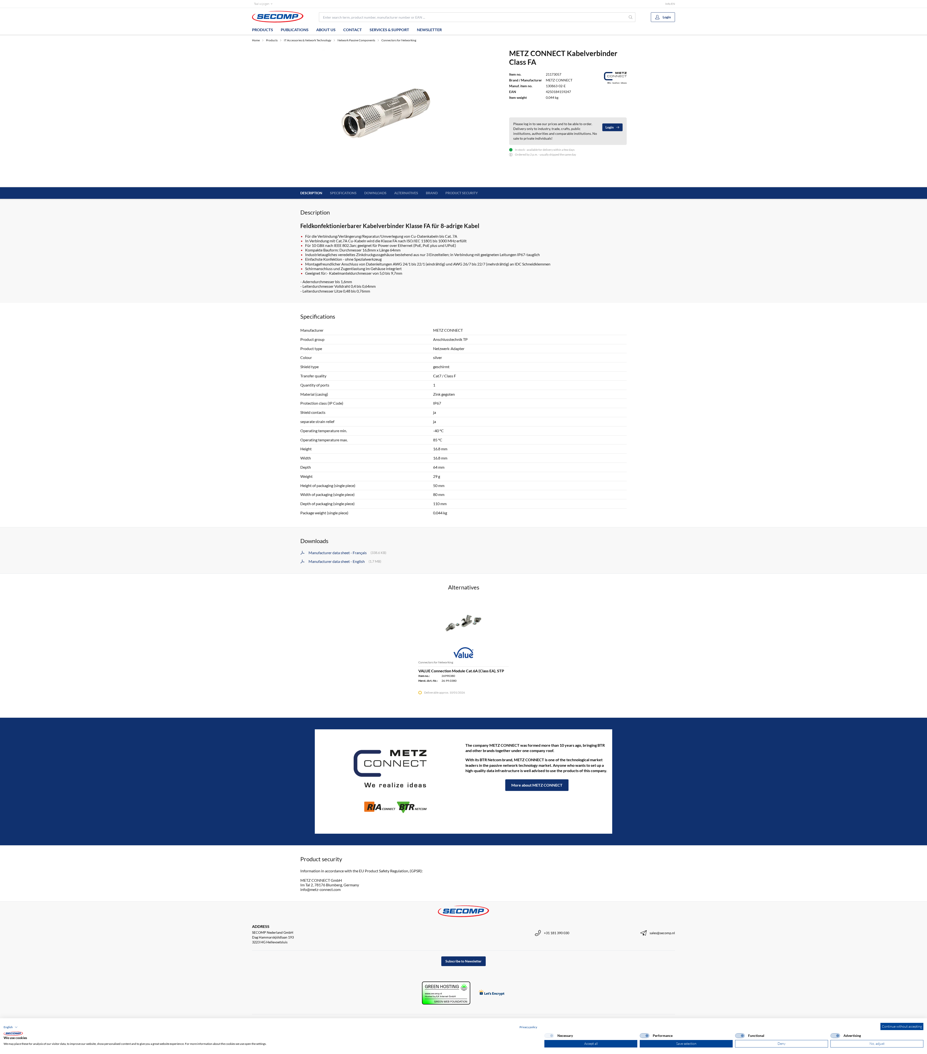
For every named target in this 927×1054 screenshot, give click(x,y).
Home (256, 40)
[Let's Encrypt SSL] (491, 993)
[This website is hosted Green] (446, 993)
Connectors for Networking (398, 40)
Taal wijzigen (261, 4)
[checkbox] (549, 1035)
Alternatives (406, 193)
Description (311, 193)
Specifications (343, 193)
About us (326, 29)
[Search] (630, 17)
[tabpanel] (388, 115)
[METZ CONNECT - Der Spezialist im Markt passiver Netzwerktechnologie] (390, 781)
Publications (295, 29)
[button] (11, 1027)
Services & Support (389, 29)
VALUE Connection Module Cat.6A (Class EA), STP (461, 670)
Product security (461, 193)
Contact (352, 29)
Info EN (670, 4)
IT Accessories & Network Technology (307, 40)
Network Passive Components (356, 40)
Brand (432, 193)
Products (262, 29)
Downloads (375, 193)
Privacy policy (528, 1027)
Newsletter (429, 29)
